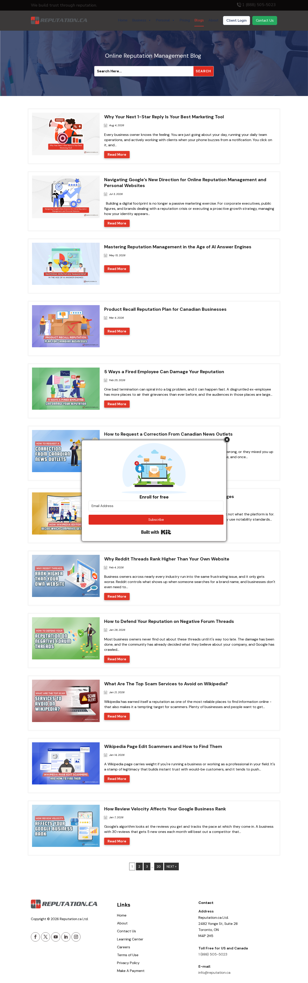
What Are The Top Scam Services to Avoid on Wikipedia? (166, 684)
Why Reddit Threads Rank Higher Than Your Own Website (166, 559)
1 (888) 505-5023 (212, 954)
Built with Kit (156, 532)
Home (123, 20)
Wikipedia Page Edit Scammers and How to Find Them (163, 746)
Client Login (236, 20)
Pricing (184, 20)
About (213, 20)
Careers (123, 947)
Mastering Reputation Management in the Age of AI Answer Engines (177, 247)
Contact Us (265, 20)
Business (139, 20)
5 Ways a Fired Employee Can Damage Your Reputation (164, 372)
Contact (206, 903)
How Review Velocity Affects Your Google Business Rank (165, 809)
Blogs (199, 20)
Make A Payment (131, 970)
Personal (163, 20)
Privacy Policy (128, 962)
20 (159, 866)
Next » (171, 866)
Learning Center (130, 939)
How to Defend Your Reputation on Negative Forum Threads (169, 621)
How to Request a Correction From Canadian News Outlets (168, 434)
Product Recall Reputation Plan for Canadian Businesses (165, 309)
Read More (117, 154)
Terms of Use (127, 955)
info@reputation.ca (214, 972)
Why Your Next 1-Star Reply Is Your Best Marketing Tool (164, 117)
